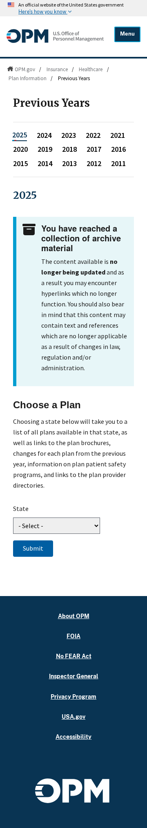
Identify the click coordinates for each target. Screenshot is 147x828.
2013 (69, 163)
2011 (118, 163)
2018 (69, 149)
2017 (94, 149)
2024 (44, 135)
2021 (117, 135)
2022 (93, 135)
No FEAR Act (73, 655)
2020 (20, 149)
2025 (19, 135)
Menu (127, 34)
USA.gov (73, 716)
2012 (94, 163)
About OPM (73, 615)
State (21, 508)
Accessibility (73, 736)
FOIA (73, 635)
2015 (20, 163)
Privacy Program (73, 696)
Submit (33, 548)
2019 (45, 149)
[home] (55, 42)
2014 (45, 163)
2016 (118, 149)
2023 (68, 135)
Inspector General (73, 676)
